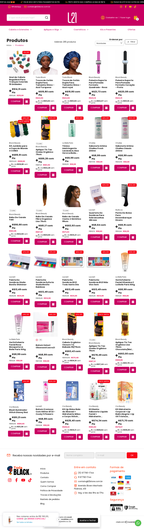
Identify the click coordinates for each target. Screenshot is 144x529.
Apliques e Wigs (51, 29)
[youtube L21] (130, 6)
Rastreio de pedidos (50, 499)
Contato (44, 477)
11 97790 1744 (84, 477)
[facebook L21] (125, 6)
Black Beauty (94, 77)
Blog (42, 503)
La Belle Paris (67, 143)
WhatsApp (16, 6)
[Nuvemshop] (126, 522)
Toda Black (41, 77)
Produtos (44, 473)
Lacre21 (92, 210)
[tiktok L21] (135, 6)
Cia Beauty (14, 407)
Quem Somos (47, 481)
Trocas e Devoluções (50, 494)
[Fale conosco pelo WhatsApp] (138, 523)
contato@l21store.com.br (38, 6)
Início (9, 45)
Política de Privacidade (51, 490)
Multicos (119, 210)
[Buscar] (46, 17)
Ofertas (131, 29)
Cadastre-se (112, 17)
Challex (92, 143)
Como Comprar (48, 486)
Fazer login (125, 17)
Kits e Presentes (108, 29)
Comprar (15, 101)
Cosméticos (80, 29)
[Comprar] (27, 101)
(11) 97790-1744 (86, 472)
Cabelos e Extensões (19, 29)
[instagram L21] (121, 6)
